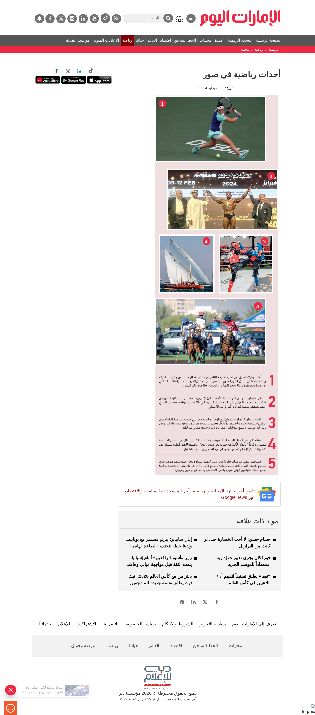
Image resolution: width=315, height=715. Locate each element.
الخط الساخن (185, 40)
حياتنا (140, 40)
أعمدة (219, 40)
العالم (152, 40)
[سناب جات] (39, 18)
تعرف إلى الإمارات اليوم (254, 623)
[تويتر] (61, 18)
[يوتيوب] (94, 18)
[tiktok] (105, 18)
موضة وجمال (83, 645)
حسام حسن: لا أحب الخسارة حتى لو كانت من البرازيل (237, 542)
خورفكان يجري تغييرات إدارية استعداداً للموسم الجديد (244, 561)
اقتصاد (165, 40)
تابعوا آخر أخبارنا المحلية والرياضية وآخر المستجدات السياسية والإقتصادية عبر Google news (188, 494)
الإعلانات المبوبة (106, 40)
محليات (205, 40)
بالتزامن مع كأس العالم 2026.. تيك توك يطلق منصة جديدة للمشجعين (160, 579)
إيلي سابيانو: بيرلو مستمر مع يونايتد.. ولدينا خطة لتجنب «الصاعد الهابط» (159, 542)
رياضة (127, 40)
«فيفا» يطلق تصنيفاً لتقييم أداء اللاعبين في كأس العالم (243, 579)
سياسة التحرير (213, 623)
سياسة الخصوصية (139, 623)
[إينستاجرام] (72, 18)
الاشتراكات (86, 623)
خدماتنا (45, 623)
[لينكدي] (83, 18)
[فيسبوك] (50, 18)
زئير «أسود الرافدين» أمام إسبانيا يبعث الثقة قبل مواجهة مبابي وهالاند (159, 561)
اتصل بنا (109, 623)
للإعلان (64, 623)
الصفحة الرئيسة (269, 40)
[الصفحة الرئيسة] (240, 2)
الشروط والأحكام (177, 623)
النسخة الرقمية (240, 40)
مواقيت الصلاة (78, 40)
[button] (168, 18)
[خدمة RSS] (116, 18)
